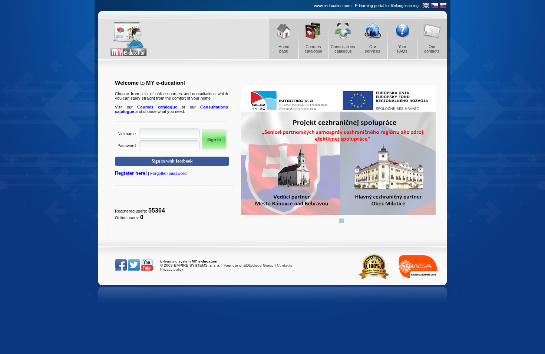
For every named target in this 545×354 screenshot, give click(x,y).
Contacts (284, 265)
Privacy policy (171, 269)
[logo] (135, 39)
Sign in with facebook (172, 161)
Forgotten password (168, 173)
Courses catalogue (157, 107)
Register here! (131, 173)
